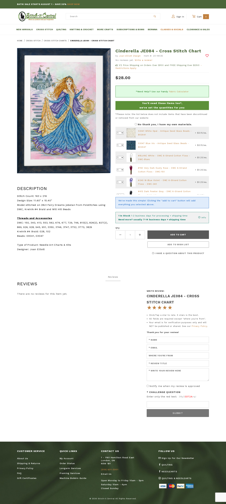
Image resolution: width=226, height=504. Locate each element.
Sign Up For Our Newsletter (177, 458)
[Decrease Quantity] (120, 234)
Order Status (67, 463)
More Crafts (105, 29)
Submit (178, 413)
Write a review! (143, 60)
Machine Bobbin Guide (73, 478)
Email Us (106, 474)
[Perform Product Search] (155, 16)
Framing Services (70, 473)
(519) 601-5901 (109, 469)
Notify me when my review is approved (174, 386)
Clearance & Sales (198, 29)
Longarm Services (70, 468)
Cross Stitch (44, 29)
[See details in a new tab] (131, 133)
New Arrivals (24, 29)
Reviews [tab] (113, 276)
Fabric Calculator (179, 91)
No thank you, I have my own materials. (165, 124)
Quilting (61, 29)
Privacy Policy (199, 326)
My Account (66, 458)
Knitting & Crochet (82, 29)
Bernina (152, 29)
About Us (22, 458)
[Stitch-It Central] (37, 16)
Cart (201, 16)
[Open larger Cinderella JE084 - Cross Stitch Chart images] (64, 113)
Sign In (180, 16)
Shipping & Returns (28, 463)
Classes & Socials (172, 29)
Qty (117, 228)
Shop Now (73, 4)
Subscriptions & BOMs (130, 29)
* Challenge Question (163, 392)
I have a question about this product (179, 253)
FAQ (19, 473)
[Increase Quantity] (140, 234)
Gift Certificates (26, 478)
